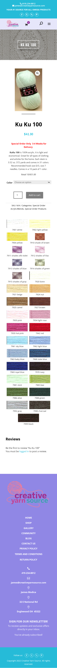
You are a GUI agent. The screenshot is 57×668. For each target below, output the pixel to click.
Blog (28, 538)
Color (9, 182)
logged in (24, 451)
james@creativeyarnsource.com (28, 582)
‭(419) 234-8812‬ (28, 3)
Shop (28, 522)
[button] (37, 73)
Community (28, 533)
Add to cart (34, 195)
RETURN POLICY (28, 559)
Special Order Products (35, 208)
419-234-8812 (28, 573)
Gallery (28, 528)
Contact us (28, 543)
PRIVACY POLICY (28, 548)
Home (28, 517)
